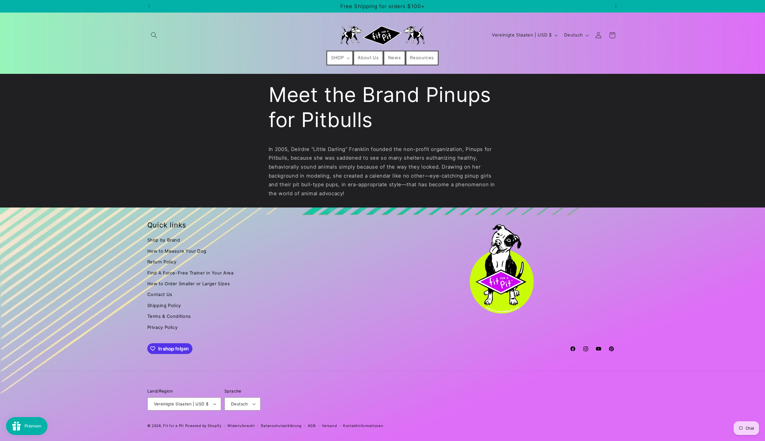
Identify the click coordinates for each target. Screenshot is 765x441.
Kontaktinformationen (363, 426)
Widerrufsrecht (241, 426)
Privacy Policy (162, 327)
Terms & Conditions (169, 316)
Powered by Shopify (203, 426)
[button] (154, 35)
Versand (329, 426)
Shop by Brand (163, 240)
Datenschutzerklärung (281, 426)
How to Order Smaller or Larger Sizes (188, 283)
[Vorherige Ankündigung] (149, 6)
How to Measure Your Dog (177, 251)
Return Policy (162, 262)
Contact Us (159, 294)
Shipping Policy (164, 305)
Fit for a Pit (173, 426)
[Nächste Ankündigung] (615, 6)
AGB (312, 426)
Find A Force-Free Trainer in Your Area (190, 273)
